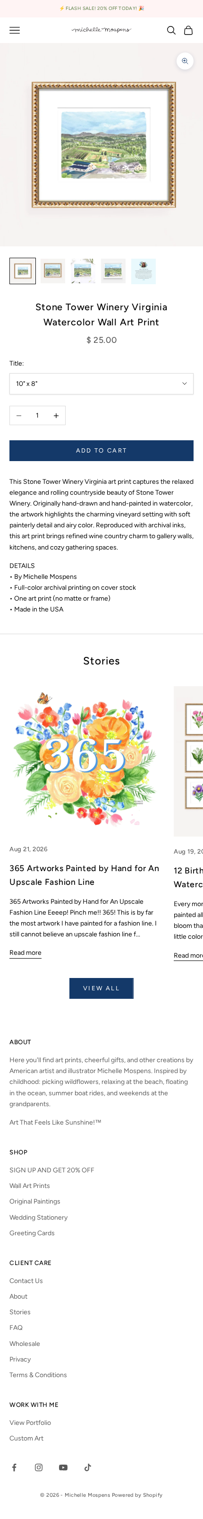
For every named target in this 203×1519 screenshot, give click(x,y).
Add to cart (101, 450)
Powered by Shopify (137, 1495)
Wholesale (24, 1344)
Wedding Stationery (38, 1217)
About (18, 1296)
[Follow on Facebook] (14, 1467)
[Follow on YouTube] (63, 1467)
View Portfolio (30, 1423)
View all (101, 988)
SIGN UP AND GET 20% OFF (51, 1170)
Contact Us (26, 1281)
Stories (20, 1312)
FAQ (16, 1328)
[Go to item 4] (113, 271)
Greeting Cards (32, 1233)
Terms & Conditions (38, 1375)
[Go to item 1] (22, 271)
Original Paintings (34, 1201)
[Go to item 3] (83, 271)
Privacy (20, 1359)
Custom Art (26, 1438)
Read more (25, 953)
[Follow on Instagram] (38, 1467)
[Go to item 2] (53, 271)
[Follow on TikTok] (88, 1467)
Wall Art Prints (29, 1186)
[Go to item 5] (143, 271)
